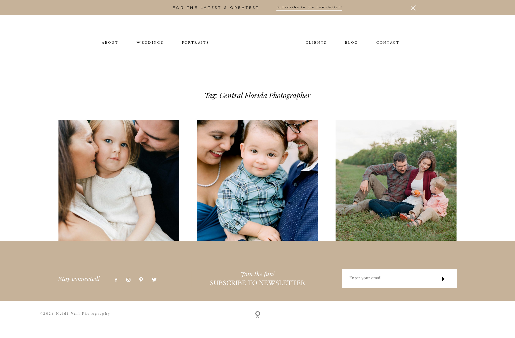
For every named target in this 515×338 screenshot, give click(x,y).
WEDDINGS (150, 43)
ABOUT (110, 43)
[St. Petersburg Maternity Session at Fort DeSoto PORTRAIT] (257, 180)
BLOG (351, 43)
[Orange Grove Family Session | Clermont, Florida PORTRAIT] (396, 180)
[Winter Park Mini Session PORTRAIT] (118, 180)
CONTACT (388, 43)
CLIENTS (316, 43)
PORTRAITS (195, 43)
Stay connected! (79, 278)
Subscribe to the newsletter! (310, 7)
